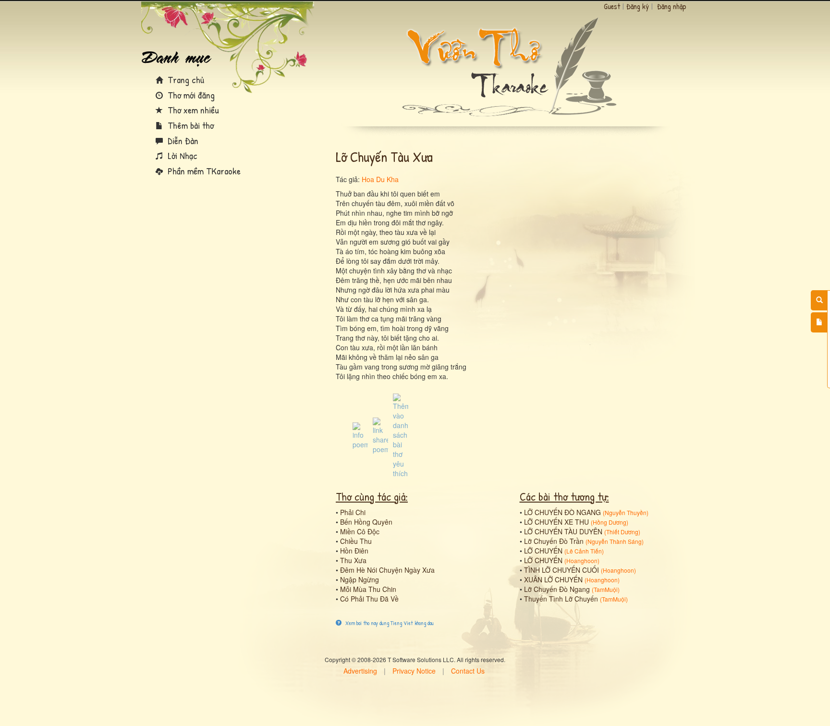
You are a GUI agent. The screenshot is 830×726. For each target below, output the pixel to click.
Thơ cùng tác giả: (372, 496)
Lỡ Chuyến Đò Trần (554, 541)
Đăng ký (637, 6)
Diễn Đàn (181, 140)
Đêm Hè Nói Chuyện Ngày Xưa (387, 570)
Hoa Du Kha (380, 179)
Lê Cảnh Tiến (584, 551)
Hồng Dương (609, 522)
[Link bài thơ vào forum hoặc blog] (380, 435)
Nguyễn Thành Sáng (614, 541)
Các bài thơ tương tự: (564, 496)
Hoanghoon (582, 560)
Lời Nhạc (181, 155)
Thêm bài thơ (189, 125)
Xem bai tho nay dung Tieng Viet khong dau (389, 623)
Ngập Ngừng (359, 579)
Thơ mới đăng (190, 94)
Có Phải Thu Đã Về (369, 598)
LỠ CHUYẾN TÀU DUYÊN (563, 531)
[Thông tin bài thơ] (360, 435)
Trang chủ (184, 79)
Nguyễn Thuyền (626, 512)
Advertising (360, 671)
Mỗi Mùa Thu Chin (368, 589)
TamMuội (606, 589)
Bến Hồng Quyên (366, 522)
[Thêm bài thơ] (819, 322)
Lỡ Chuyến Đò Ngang (557, 589)
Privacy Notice (414, 671)
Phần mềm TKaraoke (203, 170)
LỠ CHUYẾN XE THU (556, 522)
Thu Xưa (353, 560)
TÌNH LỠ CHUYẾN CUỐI (561, 570)
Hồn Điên (354, 550)
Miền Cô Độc (359, 531)
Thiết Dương (622, 532)
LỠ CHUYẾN (543, 550)
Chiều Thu (356, 541)
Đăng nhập (671, 6)
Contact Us (468, 671)
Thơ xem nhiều (192, 109)
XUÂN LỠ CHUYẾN (553, 579)
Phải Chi (353, 512)
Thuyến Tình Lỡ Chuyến (561, 598)
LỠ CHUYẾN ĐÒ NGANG (562, 512)
